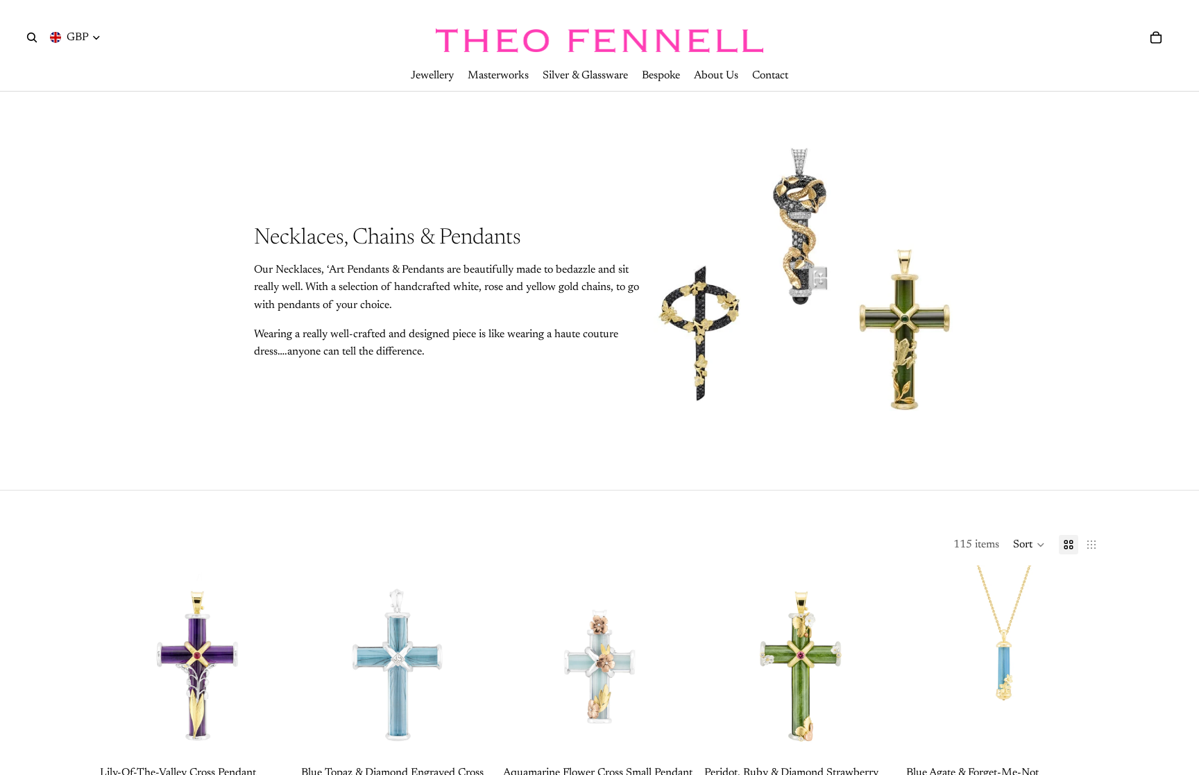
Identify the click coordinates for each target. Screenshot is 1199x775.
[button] (1029, 544)
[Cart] (1156, 37)
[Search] (32, 37)
